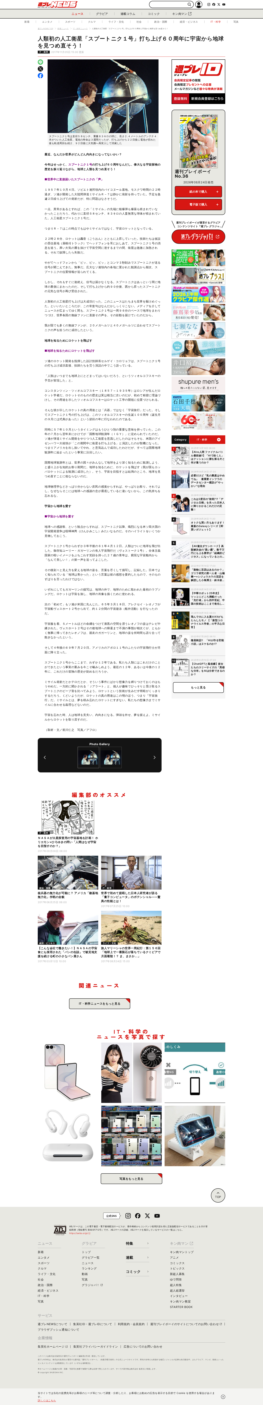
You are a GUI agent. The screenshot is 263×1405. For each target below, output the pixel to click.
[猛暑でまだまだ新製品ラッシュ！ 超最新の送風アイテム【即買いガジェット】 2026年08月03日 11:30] (195, 1136)
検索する (189, 4)
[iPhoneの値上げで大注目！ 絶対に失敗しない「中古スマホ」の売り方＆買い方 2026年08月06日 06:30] (131, 1136)
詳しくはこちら (47, 1400)
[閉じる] (223, 1397)
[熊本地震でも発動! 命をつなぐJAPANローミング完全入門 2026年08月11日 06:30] (195, 1073)
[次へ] (154, 757)
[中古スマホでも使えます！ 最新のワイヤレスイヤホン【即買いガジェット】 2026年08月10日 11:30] (68, 1136)
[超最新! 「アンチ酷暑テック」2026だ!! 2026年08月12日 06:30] (131, 1073)
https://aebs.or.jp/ (80, 1233)
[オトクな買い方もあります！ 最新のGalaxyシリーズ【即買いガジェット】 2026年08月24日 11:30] (68, 1073)
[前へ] (44, 757)
